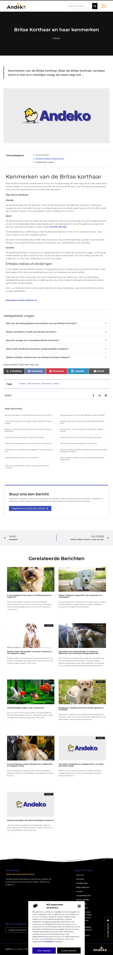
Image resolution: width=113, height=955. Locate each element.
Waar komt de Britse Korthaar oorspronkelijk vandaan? (56, 349)
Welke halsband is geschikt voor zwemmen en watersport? (80, 596)
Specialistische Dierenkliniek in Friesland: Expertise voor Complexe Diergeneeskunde (79, 652)
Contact (79, 891)
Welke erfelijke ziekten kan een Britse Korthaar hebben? (56, 357)
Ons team (80, 879)
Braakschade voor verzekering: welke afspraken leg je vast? (82, 422)
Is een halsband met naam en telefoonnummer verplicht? (29, 596)
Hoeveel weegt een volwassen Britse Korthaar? (56, 340)
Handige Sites (82, 883)
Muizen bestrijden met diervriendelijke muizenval (30, 820)
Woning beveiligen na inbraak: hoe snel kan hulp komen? (28, 415)
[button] (79, 906)
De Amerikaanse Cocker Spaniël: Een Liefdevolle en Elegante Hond (29, 765)
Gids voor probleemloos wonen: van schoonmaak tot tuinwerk (27, 467)
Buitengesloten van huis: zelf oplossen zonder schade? (82, 415)
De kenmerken (42, 155)
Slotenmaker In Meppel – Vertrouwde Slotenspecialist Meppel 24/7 (82, 458)
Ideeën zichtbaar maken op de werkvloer (22, 458)
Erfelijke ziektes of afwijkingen (49, 158)
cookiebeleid (47, 941)
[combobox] (80, 6)
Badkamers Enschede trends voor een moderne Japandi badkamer (28, 430)
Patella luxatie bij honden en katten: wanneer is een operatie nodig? (29, 652)
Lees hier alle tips (58, 227)
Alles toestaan (44, 951)
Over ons (80, 875)
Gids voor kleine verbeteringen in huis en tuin (78, 443)
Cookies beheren (69, 951)
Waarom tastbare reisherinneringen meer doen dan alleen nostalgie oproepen (84, 451)
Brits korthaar (33, 383)
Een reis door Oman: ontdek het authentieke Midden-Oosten (82, 430)
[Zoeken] (94, 6)
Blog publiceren (82, 887)
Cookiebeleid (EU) (83, 895)
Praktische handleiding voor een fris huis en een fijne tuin (28, 443)
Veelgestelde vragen (44, 162)
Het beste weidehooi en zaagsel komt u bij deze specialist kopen (81, 765)
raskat (56, 383)
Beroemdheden (82, 900)
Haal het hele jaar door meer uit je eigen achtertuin (81, 437)
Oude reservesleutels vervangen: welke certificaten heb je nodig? (28, 422)
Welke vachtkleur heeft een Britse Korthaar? (56, 332)
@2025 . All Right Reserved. (23, 949)
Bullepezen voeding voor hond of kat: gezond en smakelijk (81, 709)
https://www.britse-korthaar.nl (21, 300)
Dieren (56, 38)
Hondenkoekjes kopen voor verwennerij (25, 708)
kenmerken (46, 383)
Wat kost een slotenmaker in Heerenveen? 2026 (24, 437)
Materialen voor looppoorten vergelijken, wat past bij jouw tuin (29, 451)
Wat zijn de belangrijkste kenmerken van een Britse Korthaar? (56, 323)
